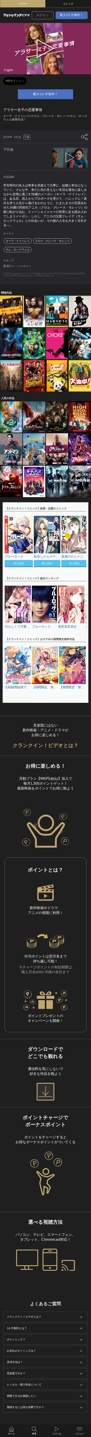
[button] (80, 542)
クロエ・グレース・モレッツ (52, 241)
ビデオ (23, 3)
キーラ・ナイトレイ (18, 241)
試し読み (18, 563)
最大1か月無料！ (71, 15)
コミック (68, 3)
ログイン (42, 15)
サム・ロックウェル (18, 249)
